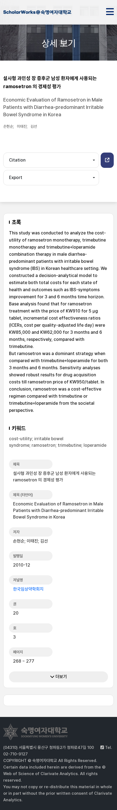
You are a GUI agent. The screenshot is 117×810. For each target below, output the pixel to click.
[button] (107, 160)
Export (15, 177)
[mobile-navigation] (110, 10)
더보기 (60, 676)
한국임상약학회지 (28, 589)
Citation (17, 160)
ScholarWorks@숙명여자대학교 (37, 13)
